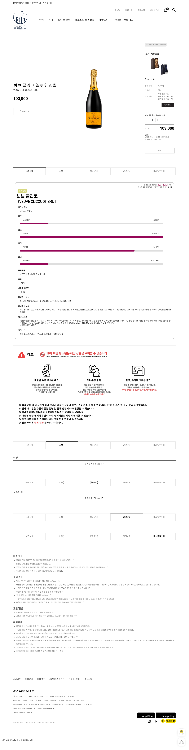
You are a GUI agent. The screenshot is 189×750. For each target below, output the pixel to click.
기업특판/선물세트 (123, 20)
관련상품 (126, 171)
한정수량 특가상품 (84, 20)
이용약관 (41, 679)
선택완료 (167, 105)
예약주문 (104, 20)
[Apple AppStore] (146, 718)
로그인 (117, 10)
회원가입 (128, 10)
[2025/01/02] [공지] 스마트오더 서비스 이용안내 (32, 3)
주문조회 (141, 10)
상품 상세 (29, 171)
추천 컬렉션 (63, 20)
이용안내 (29, 679)
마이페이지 (154, 10)
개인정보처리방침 (56, 679)
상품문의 (94, 171)
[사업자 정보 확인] (85, 704)
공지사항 (17, 679)
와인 (41, 20)
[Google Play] (166, 718)
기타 (50, 20)
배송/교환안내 (159, 171)
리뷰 (61, 171)
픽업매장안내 (74, 679)
